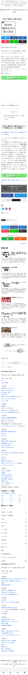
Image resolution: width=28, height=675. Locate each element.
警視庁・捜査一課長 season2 (8, 441)
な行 (11, 497)
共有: (6, 119)
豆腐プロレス (4, 481)
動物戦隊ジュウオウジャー (8, 578)
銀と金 (3, 644)
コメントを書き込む (14, 363)
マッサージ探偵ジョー (7, 483)
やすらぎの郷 (4, 382)
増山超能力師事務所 (6, 625)
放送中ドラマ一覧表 (14, 512)
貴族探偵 (3, 406)
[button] (25, 336)
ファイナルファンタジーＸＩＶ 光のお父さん (13, 426)
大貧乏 (3, 582)
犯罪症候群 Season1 (7, 478)
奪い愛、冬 (10, 633)
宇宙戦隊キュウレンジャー (8, 388)
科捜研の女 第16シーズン (7, 619)
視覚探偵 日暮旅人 (6, 584)
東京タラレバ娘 (13, 607)
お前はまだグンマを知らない (8, 410)
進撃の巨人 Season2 (6, 474)
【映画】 (21, 132)
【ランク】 (16, 132)
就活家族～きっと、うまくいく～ (9, 621)
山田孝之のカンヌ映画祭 (7, 650)
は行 (19, 497)
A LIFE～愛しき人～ (16, 580)
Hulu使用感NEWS (14, 554)
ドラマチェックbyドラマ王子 (14, 557)
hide (17, 105)
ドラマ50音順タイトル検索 (8, 493)
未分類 (3, 219)
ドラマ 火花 (4, 400)
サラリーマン (14, 219)
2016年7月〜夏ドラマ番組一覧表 (9, 180)
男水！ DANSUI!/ (6, 648)
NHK (14, 519)
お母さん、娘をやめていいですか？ (10, 630)
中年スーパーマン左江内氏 (8, 642)
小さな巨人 (4, 394)
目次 (12, 111)
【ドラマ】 (11, 132)
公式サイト (7, 73)
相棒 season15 (5, 607)
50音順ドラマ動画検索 (14, 515)
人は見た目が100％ (6, 445)
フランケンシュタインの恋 (8, 398)
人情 (8, 219)
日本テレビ (14, 522)
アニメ (11, 501)
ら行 (19, 499)
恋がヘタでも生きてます (7, 447)
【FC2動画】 (4, 132)
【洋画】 (7, 134)
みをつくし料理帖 (5, 470)
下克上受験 (4, 633)
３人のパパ (4, 435)
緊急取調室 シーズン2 (6, 443)
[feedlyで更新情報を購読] (7, 238)
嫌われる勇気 (4, 623)
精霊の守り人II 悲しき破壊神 (8, 640)
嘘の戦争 (3, 600)
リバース (3, 457)
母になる (3, 433)
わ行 (2, 501)
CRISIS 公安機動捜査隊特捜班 (9, 417)
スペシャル (14, 543)
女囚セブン (4, 459)
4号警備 (3, 472)
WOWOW (14, 540)
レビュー (14, 508)
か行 (11, 495)
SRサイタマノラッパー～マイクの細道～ (11, 463)
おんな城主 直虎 (5, 392)
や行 (11, 499)
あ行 (2, 495)
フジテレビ (14, 536)
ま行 (2, 499)
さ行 (19, 495)
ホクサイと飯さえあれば (13, 602)
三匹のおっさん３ (15, 635)
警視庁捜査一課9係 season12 (8, 431)
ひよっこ (3, 380)
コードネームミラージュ (7, 465)
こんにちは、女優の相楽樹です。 (9, 412)
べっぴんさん (4, 573)
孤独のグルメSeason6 (7, 461)
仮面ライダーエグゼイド (7, 390)
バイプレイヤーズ (5, 635)
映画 (20, 501)
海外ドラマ (14, 547)
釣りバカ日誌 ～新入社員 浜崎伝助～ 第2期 (12, 452)
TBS (14, 526)
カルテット (4, 602)
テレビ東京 (14, 533)
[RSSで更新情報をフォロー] (20, 238)
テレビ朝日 (14, 529)
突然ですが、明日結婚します (8, 590)
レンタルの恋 (4, 611)
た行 (2, 497)
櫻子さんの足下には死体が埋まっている (11, 396)
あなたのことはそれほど (7, 419)
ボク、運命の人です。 (7, 476)
